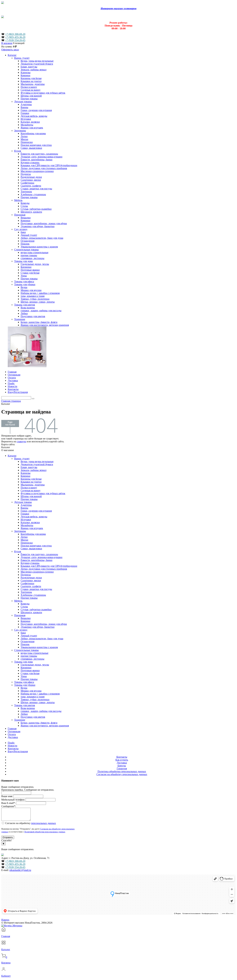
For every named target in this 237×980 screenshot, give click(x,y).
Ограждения (27, 641)
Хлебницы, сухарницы (33, 595)
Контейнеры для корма (33, 534)
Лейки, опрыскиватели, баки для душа (42, 638)
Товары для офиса (24, 682)
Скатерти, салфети (31, 586)
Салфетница (27, 583)
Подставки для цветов (33, 717)
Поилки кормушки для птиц (36, 545)
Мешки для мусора (31, 690)
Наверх (5, 919)
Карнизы (25, 473)
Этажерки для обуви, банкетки (37, 627)
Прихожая (19, 615)
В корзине (6, 43)
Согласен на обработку (30, 823)
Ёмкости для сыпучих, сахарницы (39, 554)
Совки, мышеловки (31, 548)
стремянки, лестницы (32, 658)
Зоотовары (20, 531)
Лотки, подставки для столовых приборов (44, 568)
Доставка (13, 737)
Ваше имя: (7, 796)
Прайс (11, 742)
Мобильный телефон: (13, 799)
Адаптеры (26, 505)
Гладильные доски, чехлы (35, 664)
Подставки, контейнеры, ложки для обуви (44, 624)
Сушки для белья (30, 673)
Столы (24, 606)
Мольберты (27, 525)
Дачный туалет (29, 635)
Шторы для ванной (31, 496)
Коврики (25, 476)
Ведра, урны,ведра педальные (37, 461)
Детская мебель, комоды (34, 516)
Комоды (25, 603)
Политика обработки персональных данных (122, 771)
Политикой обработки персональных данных (44, 832)
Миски (24, 539)
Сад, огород (20, 629)
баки (23, 632)
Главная (12, 728)
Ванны (24, 508)
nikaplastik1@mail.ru (20, 870)
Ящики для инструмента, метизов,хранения (45, 725)
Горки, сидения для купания (36, 510)
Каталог (12, 455)
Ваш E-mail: (8, 803)
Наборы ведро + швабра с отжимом (40, 693)
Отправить (8, 837)
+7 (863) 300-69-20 (15, 34)
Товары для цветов (24, 705)
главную (21, 441)
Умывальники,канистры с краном (39, 647)
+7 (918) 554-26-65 (15, 40)
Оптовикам (14, 731)
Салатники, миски (31, 580)
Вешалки (26, 618)
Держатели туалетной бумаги (37, 464)
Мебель (18, 600)
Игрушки (26, 519)
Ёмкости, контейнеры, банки (36, 560)
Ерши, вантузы (29, 467)
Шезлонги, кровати (31, 612)
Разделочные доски (31, 577)
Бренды (122, 765)
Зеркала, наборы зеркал (33, 470)
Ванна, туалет (22, 458)
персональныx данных (43, 823)
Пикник (25, 644)
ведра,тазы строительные (34, 653)
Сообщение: (8, 806)
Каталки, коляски (30, 522)
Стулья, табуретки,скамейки (36, 609)
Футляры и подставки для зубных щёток (43, 493)
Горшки (25, 513)
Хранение (19, 719)
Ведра (24, 687)
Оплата (12, 734)
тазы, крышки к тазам (32, 696)
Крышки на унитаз (31, 481)
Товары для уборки (24, 685)
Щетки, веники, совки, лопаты (38, 702)
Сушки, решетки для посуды (36, 589)
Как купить (121, 759)
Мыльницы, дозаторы (33, 484)
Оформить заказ (10, 49)
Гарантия (122, 768)
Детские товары (23, 502)
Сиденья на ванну (30, 490)
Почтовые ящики (30, 670)
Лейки (24, 714)
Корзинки (26, 667)
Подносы (26, 574)
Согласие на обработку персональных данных (121, 774)
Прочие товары (29, 499)
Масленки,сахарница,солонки (37, 571)
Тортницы (26, 592)
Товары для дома (23, 661)
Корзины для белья (31, 479)
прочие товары (29, 656)
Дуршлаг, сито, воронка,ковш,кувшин (41, 557)
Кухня (17, 551)
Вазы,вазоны (28, 708)
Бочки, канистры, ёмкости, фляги (39, 722)
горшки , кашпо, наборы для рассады (41, 711)
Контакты (13, 748)
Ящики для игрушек (32, 528)
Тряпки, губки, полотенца (35, 699)
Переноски (27, 542)
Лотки (24, 537)
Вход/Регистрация (18, 751)
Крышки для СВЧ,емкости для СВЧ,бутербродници (49, 566)
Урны (24, 676)
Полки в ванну (29, 487)
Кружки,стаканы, (30, 563)
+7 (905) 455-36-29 (15, 37)
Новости (12, 745)
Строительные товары (26, 650)
